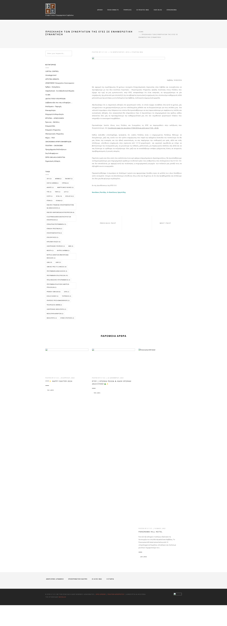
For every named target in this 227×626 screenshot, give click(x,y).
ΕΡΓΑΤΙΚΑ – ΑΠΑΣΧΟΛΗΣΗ (54, 118)
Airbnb (58, 178)
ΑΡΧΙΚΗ (100, 10)
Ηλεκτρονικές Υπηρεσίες (54, 134)
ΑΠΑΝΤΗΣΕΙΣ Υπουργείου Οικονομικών (59, 83)
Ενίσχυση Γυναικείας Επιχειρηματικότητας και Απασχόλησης (60, 206)
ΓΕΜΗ (57, 192)
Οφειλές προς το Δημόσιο (56, 267)
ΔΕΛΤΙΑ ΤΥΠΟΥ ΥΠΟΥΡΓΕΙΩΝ (55, 99)
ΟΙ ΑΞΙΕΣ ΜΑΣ (97, 579)
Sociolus (62, 597)
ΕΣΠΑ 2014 (69, 196)
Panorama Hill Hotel (150, 532)
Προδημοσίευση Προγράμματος (58, 280)
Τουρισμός (66, 296)
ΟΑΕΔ (49, 262)
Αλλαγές (50, 187)
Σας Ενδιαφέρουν (51, 153)
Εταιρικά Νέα (137, 52)
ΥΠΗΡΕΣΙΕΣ (127, 10)
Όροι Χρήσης (101, 594)
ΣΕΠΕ (66, 292)
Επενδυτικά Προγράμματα (56, 224)
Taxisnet (68, 178)
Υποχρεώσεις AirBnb (54, 305)
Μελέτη (50, 250)
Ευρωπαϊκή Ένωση (53, 242)
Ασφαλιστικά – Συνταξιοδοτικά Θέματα (59, 91)
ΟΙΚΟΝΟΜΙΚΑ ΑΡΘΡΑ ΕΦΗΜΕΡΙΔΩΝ (58, 142)
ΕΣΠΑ (59, 196)
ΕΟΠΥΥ (49, 196)
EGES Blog (158, 10)
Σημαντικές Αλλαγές (52, 161)
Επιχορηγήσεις (52, 237)
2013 (49, 178)
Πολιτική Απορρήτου (116, 594)
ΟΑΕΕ (58, 262)
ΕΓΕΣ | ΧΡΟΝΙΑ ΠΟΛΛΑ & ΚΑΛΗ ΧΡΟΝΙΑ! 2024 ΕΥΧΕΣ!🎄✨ (111, 382)
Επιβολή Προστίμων (54, 228)
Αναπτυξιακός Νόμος (65, 187)
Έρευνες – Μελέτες (52, 122)
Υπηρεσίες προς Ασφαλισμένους (58, 300)
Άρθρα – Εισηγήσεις (52, 87)
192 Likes (50, 390)
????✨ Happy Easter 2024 (58, 381)
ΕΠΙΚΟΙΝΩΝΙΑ (172, 10)
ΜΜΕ (70, 246)
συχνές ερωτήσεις (67, 318)
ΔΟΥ (66, 192)
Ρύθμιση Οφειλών (54, 292)
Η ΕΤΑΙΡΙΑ (110, 579)
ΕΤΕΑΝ (49, 200)
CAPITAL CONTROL (52, 71)
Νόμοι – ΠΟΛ (50, 138)
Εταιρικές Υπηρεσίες (53, 130)
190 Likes (97, 393)
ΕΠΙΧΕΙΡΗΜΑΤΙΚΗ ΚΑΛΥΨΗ (77, 579)
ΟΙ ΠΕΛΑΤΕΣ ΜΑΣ (142, 10)
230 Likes (143, 557)
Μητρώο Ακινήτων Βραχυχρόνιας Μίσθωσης (58, 256)
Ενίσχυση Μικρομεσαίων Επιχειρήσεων (60, 212)
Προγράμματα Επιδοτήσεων (55, 149)
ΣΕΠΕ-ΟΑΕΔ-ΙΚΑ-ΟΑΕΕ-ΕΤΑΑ (55, 157)
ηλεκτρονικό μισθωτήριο (56, 309)
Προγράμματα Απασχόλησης (57, 271)
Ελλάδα (59, 200)
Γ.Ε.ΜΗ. (48, 95)
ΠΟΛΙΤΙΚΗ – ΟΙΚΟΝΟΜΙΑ (54, 145)
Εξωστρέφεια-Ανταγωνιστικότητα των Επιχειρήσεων (59, 218)
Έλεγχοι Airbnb (53, 183)
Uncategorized (50, 75)
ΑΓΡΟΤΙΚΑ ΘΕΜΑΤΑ (52, 79)
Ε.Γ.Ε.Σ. (105, 52)
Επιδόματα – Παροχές (53, 106)
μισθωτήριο (52, 318)
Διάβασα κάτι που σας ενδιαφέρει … (58, 102)
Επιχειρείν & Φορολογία (54, 114)
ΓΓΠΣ (49, 192)
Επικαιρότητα (50, 110)
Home (141, 32)
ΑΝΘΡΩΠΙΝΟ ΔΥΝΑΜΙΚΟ (55, 579)
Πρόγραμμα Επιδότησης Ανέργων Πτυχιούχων (58, 285)
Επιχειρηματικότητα (54, 233)
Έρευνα (65, 183)
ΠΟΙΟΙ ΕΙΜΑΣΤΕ (113, 10)
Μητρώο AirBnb (63, 250)
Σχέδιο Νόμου (52, 296)
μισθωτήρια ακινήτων (55, 313)
